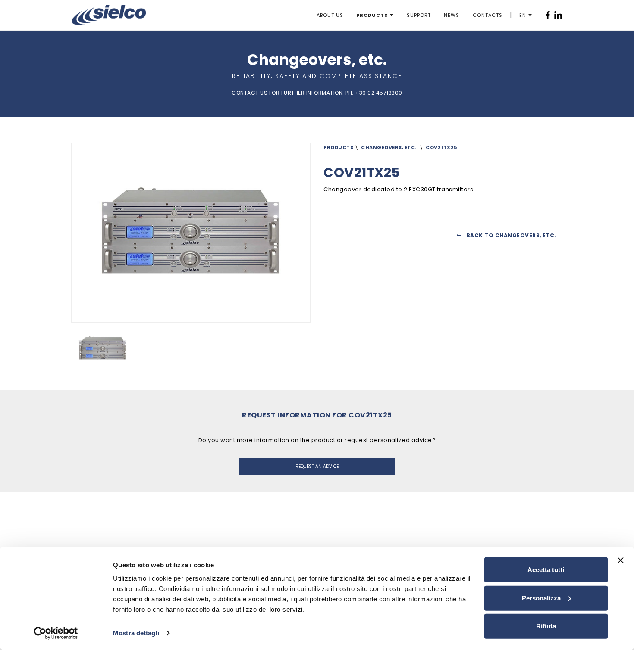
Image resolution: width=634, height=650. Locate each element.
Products (372, 15)
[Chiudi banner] (621, 560)
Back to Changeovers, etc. (511, 235)
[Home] (109, 15)
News (451, 15)
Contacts (487, 15)
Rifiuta (546, 626)
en (522, 15)
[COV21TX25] (111, 349)
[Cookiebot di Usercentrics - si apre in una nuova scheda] (56, 633)
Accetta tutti (545, 569)
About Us (330, 15)
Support (419, 15)
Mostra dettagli (136, 633)
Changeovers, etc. (389, 147)
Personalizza (541, 597)
